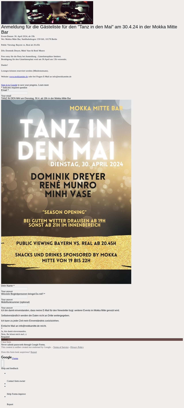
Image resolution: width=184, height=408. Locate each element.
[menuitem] (95, 377)
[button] (92, 339)
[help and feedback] (2, 363)
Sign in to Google (9, 85)
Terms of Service (61, 347)
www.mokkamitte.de (18, 76)
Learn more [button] (43, 85)
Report (34, 352)
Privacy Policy (77, 347)
